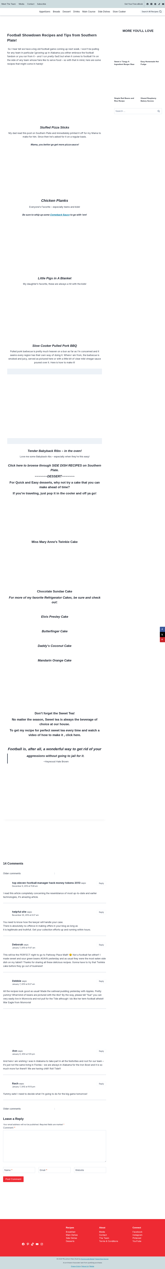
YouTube (137, 1241)
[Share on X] (162, 634)
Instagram (137, 1235)
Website (79, 1170)
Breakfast (70, 1232)
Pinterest (137, 1238)
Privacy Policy (76, 1266)
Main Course (88, 11)
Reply (101, 883)
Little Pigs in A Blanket (54, 278)
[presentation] (124, 47)
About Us (85, 1266)
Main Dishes (72, 1235)
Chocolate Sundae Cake (54, 591)
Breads (56, 11)
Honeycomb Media (87, 1259)
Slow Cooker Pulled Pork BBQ (54, 345)
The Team (104, 1238)
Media (21, 4)
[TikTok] (159, 4)
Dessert (67, 11)
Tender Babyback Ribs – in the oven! (55, 451)
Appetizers (44, 11)
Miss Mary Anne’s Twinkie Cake (55, 542)
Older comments (12, 873)
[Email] (163, 4)
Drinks (76, 11)
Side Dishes (104, 11)
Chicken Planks (54, 201)
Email (43, 1170)
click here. (73, 735)
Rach (15, 1083)
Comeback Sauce (60, 214)
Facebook (137, 1232)
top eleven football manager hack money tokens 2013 (46, 882)
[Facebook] (147, 4)
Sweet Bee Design (102, 1259)
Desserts (70, 1241)
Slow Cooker (119, 11)
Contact (30, 4)
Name (8, 1170)
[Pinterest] (155, 4)
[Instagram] (151, 4)
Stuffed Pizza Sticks (54, 127)
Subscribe (41, 4)
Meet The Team (8, 4)
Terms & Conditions (108, 1241)
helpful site (19, 911)
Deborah (17, 944)
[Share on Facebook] (162, 629)
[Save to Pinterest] (162, 639)
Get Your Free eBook (134, 4)
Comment (9, 1127)
